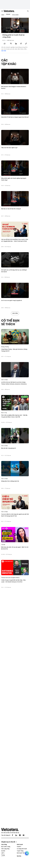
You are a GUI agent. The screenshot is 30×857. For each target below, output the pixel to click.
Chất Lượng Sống (5, 848)
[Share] (16, 43)
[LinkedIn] (16, 835)
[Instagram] (19, 835)
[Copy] (26, 43)
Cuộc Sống (4, 844)
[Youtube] (23, 835)
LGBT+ (3, 853)
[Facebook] (12, 835)
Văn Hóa (19, 856)
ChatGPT (19, 846)
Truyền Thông (20, 851)
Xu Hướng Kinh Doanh (22, 848)
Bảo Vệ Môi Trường (5, 846)
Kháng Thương (5, 346)
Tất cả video (4, 379)
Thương (3, 855)
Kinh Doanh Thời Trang (22, 853)
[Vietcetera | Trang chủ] (9, 11)
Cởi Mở (3, 544)
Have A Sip (4, 412)
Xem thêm (3, 51)
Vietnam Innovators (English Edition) (10, 577)
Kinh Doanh (20, 844)
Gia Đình (3, 851)
